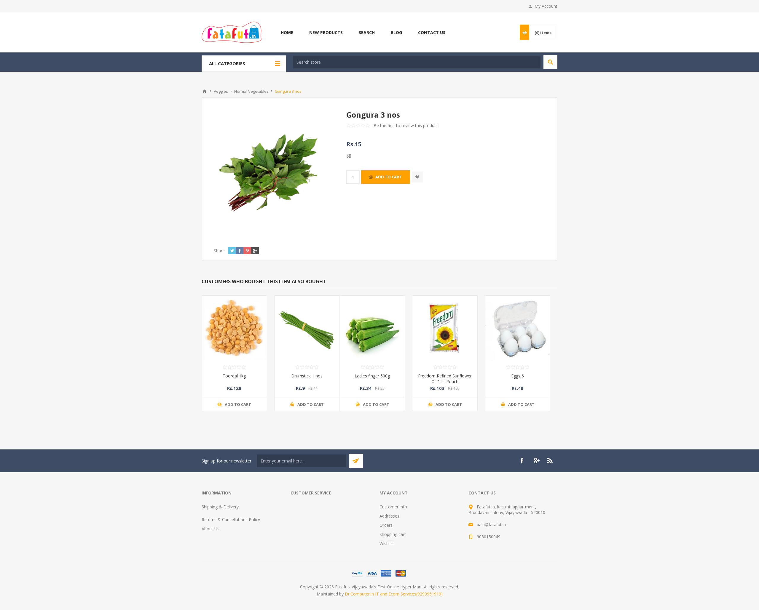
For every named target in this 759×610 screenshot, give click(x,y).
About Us (210, 528)
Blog (396, 32)
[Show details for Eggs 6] (517, 328)
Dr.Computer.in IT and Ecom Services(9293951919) (394, 594)
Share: (220, 250)
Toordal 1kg (234, 376)
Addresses (389, 516)
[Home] (205, 91)
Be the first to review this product (406, 125)
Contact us (431, 32)
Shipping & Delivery (220, 507)
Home (287, 32)
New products (326, 32)
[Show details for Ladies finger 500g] (372, 328)
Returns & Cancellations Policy (231, 519)
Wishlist (387, 543)
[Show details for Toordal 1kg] (234, 328)
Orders (386, 525)
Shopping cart (393, 534)
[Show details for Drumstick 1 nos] (307, 328)
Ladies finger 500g (372, 376)
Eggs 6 (517, 376)
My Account (546, 6)
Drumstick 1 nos (307, 376)
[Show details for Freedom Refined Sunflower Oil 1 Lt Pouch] (444, 328)
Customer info (393, 507)
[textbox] (416, 62)
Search (367, 32)
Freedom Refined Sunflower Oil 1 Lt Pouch (445, 378)
